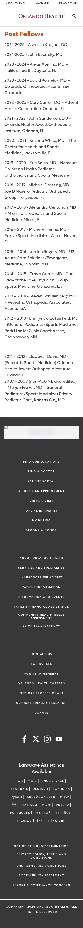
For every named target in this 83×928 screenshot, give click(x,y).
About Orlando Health (41, 558)
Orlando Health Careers (41, 683)
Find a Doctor (41, 471)
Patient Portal (41, 481)
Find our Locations (41, 462)
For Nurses (41, 664)
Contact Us (41, 654)
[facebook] (24, 739)
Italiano (29, 805)
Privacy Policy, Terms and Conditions (41, 856)
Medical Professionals (41, 693)
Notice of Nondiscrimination (41, 846)
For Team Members (41, 673)
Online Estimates (42, 510)
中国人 (32, 781)
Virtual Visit (41, 501)
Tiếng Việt (57, 821)
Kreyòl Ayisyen (41, 797)
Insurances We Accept (42, 577)
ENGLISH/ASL (53, 781)
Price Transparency (41, 626)
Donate (41, 713)
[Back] (8, 16)
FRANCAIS (19, 789)
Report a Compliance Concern (42, 885)
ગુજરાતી (17, 797)
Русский (43, 813)
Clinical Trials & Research (41, 703)
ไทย (40, 821)
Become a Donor (41, 530)
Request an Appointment (41, 491)
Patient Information (41, 587)
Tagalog (24, 821)
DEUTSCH (40, 789)
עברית (64, 797)
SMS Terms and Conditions (41, 866)
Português (20, 813)
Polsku (62, 805)
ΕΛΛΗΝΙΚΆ (61, 789)
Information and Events (41, 597)
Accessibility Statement (41, 875)
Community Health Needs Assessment (41, 616)
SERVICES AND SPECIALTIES (41, 568)
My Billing (41, 520)
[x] (35, 739)
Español (63, 813)
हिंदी (14, 805)
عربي (20, 781)
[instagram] (47, 739)
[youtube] (58, 739)
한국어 (46, 805)
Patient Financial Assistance (41, 607)
